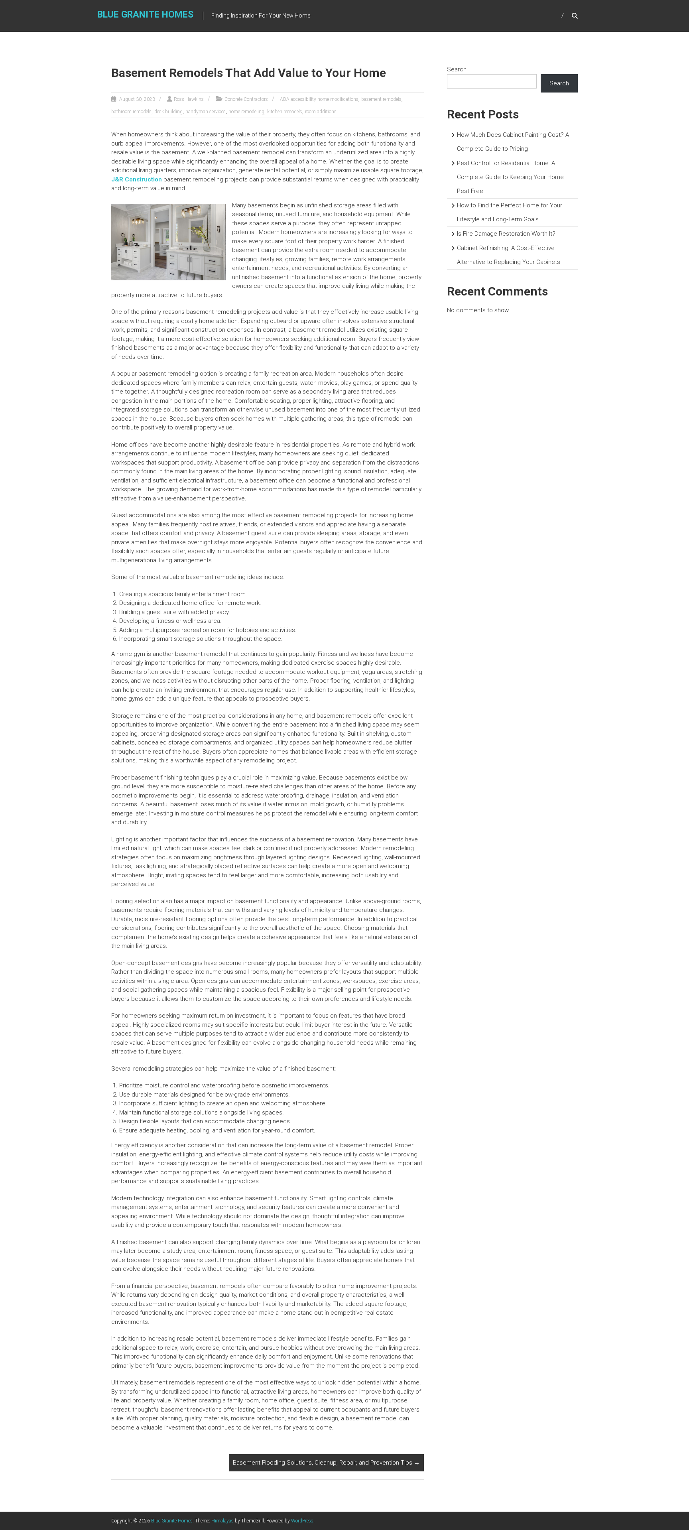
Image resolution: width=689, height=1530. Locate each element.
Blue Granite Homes (145, 14)
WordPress (302, 1521)
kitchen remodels (284, 111)
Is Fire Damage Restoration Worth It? (506, 233)
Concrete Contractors (246, 99)
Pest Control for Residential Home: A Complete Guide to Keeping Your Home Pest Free (510, 177)
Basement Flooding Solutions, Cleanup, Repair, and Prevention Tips (326, 1462)
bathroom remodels (131, 111)
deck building (168, 111)
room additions (321, 111)
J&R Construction (136, 179)
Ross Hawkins (189, 99)
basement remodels (381, 99)
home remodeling (246, 111)
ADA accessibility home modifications (319, 99)
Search (457, 69)
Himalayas (222, 1521)
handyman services (205, 111)
